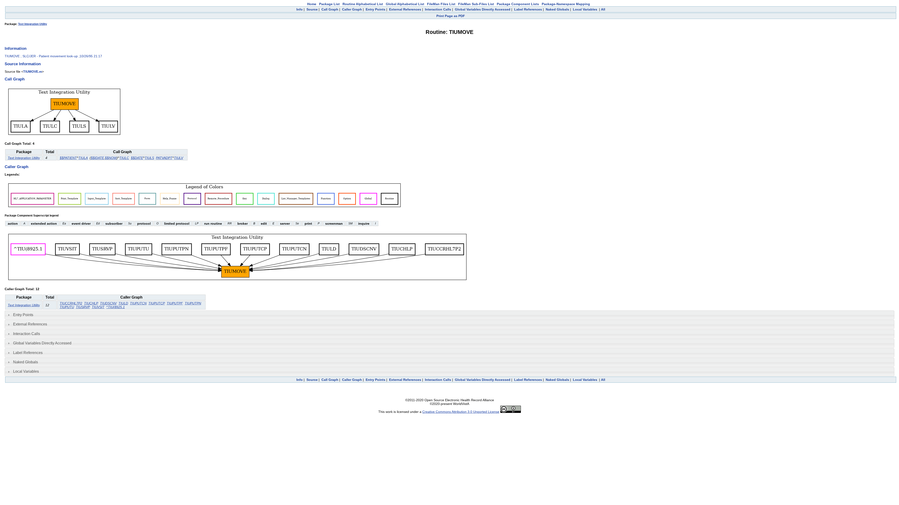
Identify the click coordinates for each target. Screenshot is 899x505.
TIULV (178, 158)
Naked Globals (557, 9)
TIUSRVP (83, 307)
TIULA (83, 158)
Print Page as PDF (450, 16)
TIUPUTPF (175, 303)
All (603, 9)
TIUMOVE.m (32, 71)
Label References (528, 9)
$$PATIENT (68, 158)
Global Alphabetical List (405, 4)
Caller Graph (352, 9)
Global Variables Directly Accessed (482, 9)
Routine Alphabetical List (363, 4)
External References (405, 9)
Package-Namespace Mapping (566, 4)
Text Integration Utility (32, 24)
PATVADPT (164, 158)
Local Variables (585, 9)
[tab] (449, 314)
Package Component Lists (518, 4)
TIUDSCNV (108, 303)
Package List (329, 4)
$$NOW (111, 158)
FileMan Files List (441, 4)
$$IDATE (97, 158)
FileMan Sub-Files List (476, 4)
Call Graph (329, 9)
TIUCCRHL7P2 (71, 303)
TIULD (123, 303)
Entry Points (375, 9)
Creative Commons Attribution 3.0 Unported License (460, 412)
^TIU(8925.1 (115, 307)
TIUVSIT (98, 307)
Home (311, 4)
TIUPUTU (67, 307)
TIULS (149, 158)
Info (299, 9)
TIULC (124, 158)
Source (312, 9)
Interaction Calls (438, 9)
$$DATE (137, 158)
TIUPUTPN (193, 303)
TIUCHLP (91, 303)
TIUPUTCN (138, 303)
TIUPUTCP (156, 303)
